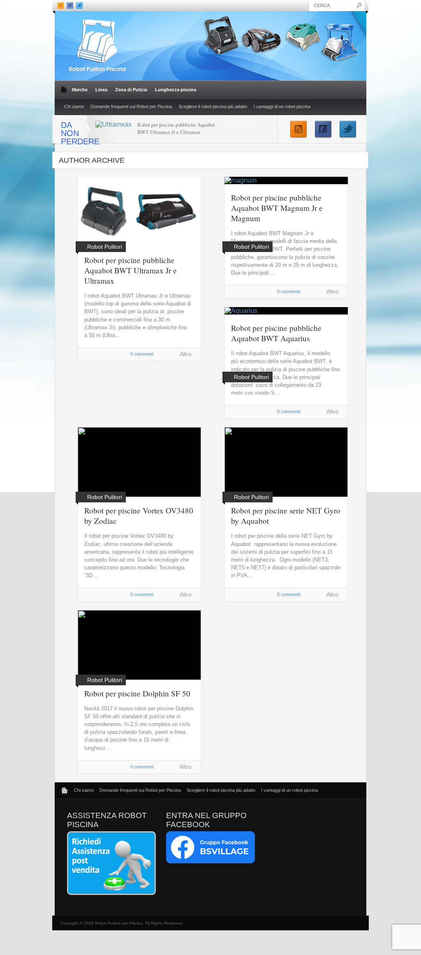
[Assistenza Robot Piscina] (111, 893)
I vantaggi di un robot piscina (282, 106)
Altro (186, 354)
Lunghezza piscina (174, 89)
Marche (78, 89)
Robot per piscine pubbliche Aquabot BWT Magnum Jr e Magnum (277, 207)
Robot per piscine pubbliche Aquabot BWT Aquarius (276, 333)
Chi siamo (74, 106)
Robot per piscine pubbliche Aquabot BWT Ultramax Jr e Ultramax (176, 128)
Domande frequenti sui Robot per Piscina (131, 106)
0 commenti (141, 353)
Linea (100, 89)
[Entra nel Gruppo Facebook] (210, 861)
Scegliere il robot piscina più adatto (212, 106)
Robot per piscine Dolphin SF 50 (137, 693)
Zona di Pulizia (129, 89)
